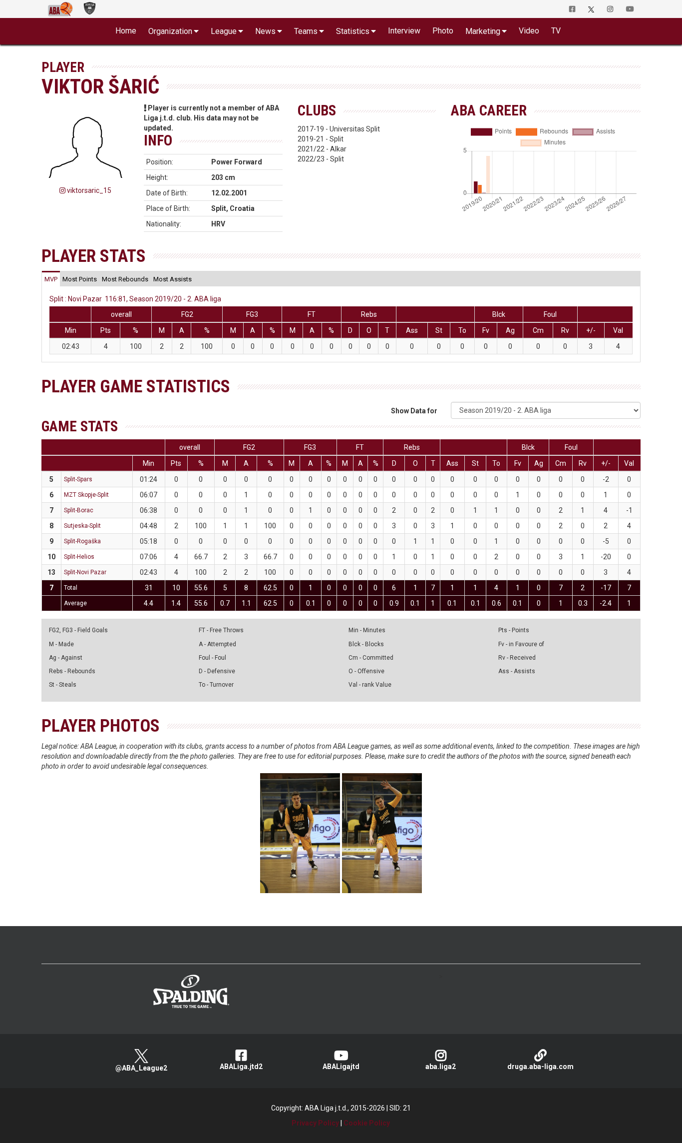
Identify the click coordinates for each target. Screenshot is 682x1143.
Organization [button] (170, 31)
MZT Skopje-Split (86, 494)
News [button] (265, 31)
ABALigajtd (341, 1067)
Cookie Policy (366, 1123)
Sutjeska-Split (82, 525)
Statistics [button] (352, 31)
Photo (442, 30)
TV (556, 30)
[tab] (51, 279)
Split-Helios (79, 556)
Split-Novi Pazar (85, 572)
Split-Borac (78, 510)
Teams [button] (306, 31)
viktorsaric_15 (88, 190)
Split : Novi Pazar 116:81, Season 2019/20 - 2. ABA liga (135, 299)
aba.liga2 (440, 1067)
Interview (404, 30)
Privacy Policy (315, 1123)
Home (125, 30)
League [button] (224, 31)
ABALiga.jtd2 (241, 1067)
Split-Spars (78, 479)
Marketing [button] (482, 31)
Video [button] (529, 30)
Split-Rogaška (82, 541)
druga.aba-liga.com (540, 1067)
